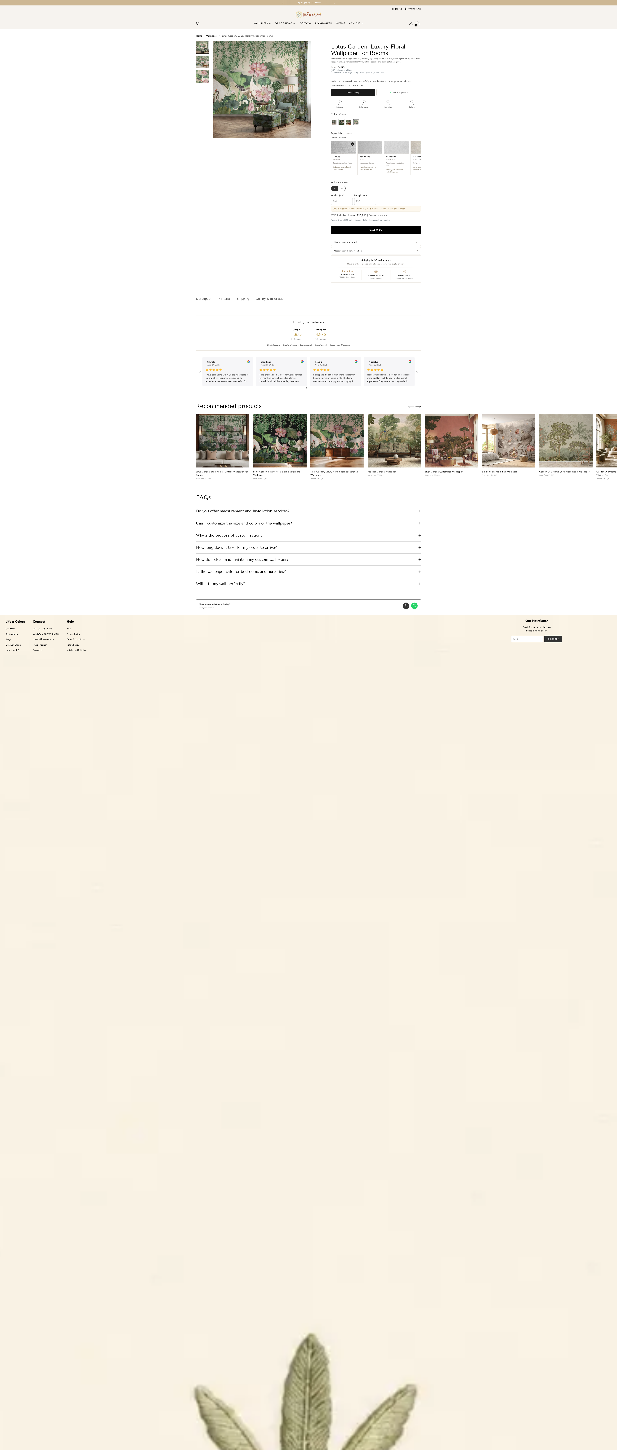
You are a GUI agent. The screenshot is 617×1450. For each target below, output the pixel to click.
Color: (339, 114)
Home (199, 36)
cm (335, 188)
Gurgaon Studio (13, 644)
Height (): (362, 195)
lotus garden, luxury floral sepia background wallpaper (334, 473)
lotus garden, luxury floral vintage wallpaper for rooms (222, 473)
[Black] (341, 122)
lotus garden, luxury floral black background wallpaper (276, 473)
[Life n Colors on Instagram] (392, 9)
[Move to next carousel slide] (418, 406)
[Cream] (356, 122)
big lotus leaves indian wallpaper (499, 471)
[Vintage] (334, 122)
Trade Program (40, 644)
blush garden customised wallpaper (444, 471)
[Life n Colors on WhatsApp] (400, 9)
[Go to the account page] (411, 23)
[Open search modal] (198, 23)
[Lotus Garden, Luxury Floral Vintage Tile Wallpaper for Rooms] (222, 440)
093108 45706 (414, 8)
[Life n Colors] (308, 14)
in (342, 188)
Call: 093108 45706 (42, 628)
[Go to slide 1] (306, 387)
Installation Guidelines (77, 650)
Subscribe (553, 639)
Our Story (10, 628)
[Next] (334, 2)
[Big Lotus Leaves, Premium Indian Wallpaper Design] (508, 440)
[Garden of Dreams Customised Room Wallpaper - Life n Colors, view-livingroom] (566, 440)
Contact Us (38, 650)
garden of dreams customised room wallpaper (564, 471)
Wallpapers (211, 36)
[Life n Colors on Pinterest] (396, 9)
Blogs (8, 639)
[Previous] (282, 2)
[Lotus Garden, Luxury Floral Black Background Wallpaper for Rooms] (280, 440)
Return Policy (73, 644)
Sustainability (12, 634)
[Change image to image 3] (202, 76)
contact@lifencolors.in (43, 639)
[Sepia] (349, 122)
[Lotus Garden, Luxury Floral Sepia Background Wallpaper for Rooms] (337, 440)
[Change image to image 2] (202, 62)
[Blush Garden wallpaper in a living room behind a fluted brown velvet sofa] (451, 440)
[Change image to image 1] (202, 47)
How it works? (12, 650)
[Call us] (406, 606)
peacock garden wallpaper (382, 471)
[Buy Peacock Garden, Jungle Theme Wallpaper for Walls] (394, 440)
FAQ (69, 628)
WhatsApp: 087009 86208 (46, 634)
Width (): (338, 195)
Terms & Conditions (76, 639)
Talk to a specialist (400, 92)
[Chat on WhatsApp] (414, 606)
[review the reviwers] (248, 362)
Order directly (353, 92)
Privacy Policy (73, 634)
